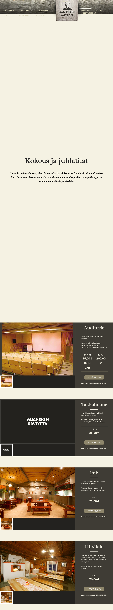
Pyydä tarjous (94, 377)
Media (99, 10)
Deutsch (40, 16)
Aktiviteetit (46, 10)
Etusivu (64, 1)
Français (24, 16)
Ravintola (26, 10)
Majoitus (9, 10)
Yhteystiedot (88, 13)
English (8, 16)
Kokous (85, 10)
